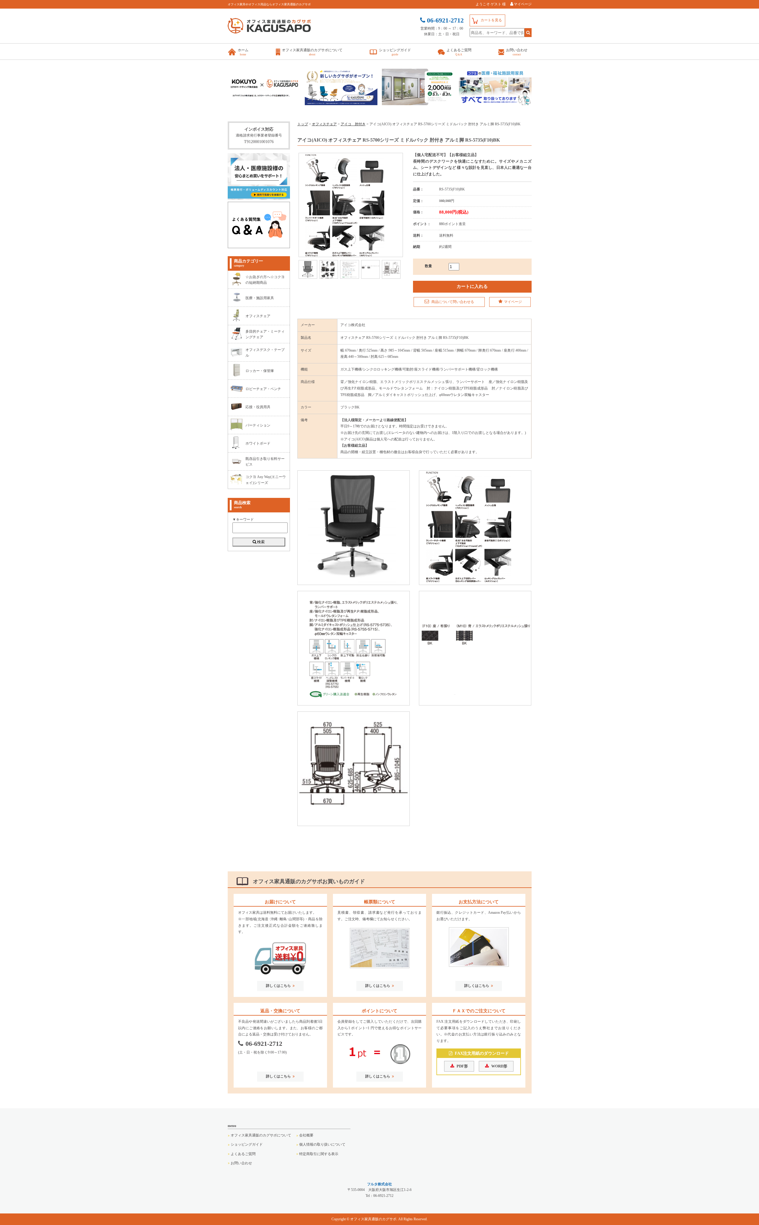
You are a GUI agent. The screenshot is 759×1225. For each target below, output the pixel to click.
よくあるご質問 (243, 1154)
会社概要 (306, 1135)
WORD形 (499, 1066)
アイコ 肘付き (353, 124)
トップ (302, 124)
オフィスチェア (324, 124)
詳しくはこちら (278, 986)
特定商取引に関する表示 (318, 1154)
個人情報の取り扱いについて (322, 1144)
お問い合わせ (241, 1163)
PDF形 (462, 1066)
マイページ (523, 4)
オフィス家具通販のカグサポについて (261, 1135)
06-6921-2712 (263, 1043)
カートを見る (491, 20)
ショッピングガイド (247, 1144)
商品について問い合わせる (452, 302)
